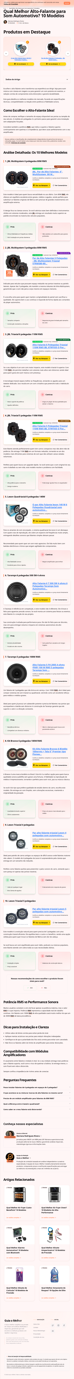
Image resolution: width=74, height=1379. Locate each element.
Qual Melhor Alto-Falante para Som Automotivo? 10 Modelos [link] (24, 8)
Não (45, 988)
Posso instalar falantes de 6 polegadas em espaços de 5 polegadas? (30, 1087)
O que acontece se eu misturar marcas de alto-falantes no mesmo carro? (33, 1093)
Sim (31, 988)
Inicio (4, 8)
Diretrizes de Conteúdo (18, 143)
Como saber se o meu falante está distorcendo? (22, 1109)
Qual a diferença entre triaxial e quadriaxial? (21, 1104)
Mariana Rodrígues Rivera (16, 21)
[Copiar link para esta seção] (56, 110)
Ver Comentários (61, 185)
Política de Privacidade (11, 4)
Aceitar (67, 3)
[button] (37, 79)
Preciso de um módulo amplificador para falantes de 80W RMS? (28, 1098)
